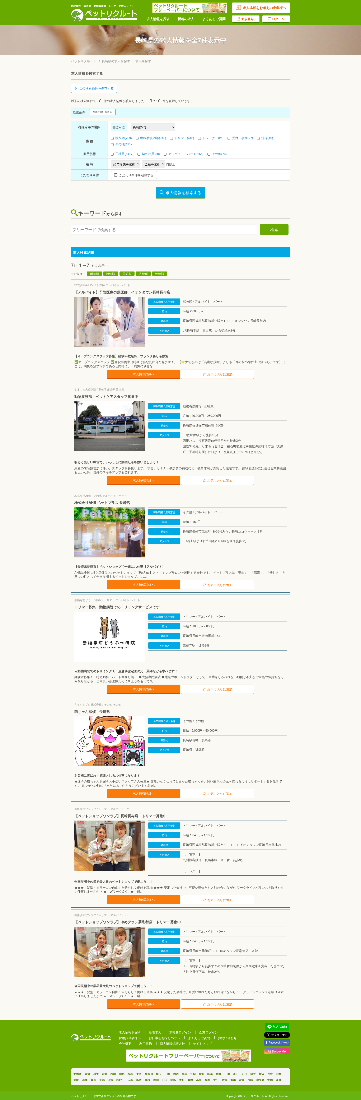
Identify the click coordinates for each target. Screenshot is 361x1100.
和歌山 (120, 1080)
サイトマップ (202, 1043)
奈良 (93, 1080)
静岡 (218, 1074)
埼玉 (158, 1074)
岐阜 (210, 1074)
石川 (244, 1074)
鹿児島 (260, 1080)
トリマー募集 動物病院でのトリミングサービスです (117, 606)
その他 (123, 144)
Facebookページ (279, 1042)
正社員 (124, 153)
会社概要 (125, 1043)
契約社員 (151, 153)
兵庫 (85, 1080)
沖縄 (270, 1080)
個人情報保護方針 (172, 1043)
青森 (87, 1074)
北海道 (78, 1074)
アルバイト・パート (185, 153)
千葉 (167, 1074)
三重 (227, 1074)
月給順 (143, 273)
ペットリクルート (83, 61)
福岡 (207, 1080)
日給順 (127, 273)
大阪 (76, 1080)
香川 (181, 1080)
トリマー (184, 138)
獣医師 (123, 138)
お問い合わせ (227, 1038)
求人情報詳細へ (144, 374)
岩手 (96, 1074)
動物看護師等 (153, 138)
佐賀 (224, 1080)
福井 (253, 1074)
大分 (216, 1080)
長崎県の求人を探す (116, 61)
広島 (130, 1080)
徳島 (173, 1080)
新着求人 (155, 1032)
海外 (278, 1080)
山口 (164, 1080)
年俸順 (159, 273)
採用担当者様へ (130, 1038)
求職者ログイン (180, 1032)
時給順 (110, 273)
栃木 (176, 1074)
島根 (147, 1080)
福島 (130, 1074)
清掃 (267, 138)
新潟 (261, 1074)
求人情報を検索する (183, 192)
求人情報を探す (158, 18)
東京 (139, 1074)
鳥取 (139, 1080)
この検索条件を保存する (96, 88)
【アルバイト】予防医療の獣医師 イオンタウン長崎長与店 (122, 292)
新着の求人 (186, 18)
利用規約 (145, 1043)
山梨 (278, 1074)
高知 (199, 1080)
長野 (270, 1074)
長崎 (250, 1080)
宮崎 (241, 1080)
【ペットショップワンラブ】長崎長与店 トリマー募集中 (120, 815)
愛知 (201, 1074)
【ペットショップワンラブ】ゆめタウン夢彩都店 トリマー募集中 (127, 921)
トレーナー (213, 138)
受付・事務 (242, 138)
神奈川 (149, 1074)
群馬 (184, 1074)
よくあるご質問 (214, 18)
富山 (236, 1074)
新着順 (94, 273)
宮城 (104, 1074)
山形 (122, 1074)
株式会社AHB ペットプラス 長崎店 (102, 502)
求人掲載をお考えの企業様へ (264, 7)
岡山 (156, 1080)
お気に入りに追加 (219, 374)
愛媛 (190, 1080)
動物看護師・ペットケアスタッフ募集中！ (108, 396)
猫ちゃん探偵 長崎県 (92, 711)
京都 (102, 1080)
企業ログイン (208, 1032)
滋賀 (110, 1080)
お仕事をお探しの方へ (164, 1038)
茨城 (193, 1074)
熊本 (233, 1080)
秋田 (113, 1074)
